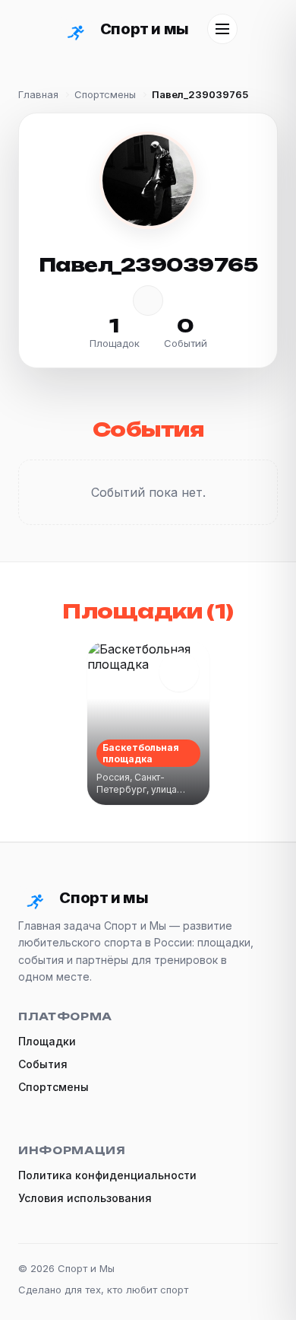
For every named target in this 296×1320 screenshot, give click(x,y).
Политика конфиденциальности (107, 1175)
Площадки (47, 1041)
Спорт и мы (144, 29)
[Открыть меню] (222, 29)
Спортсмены (105, 94)
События (43, 1064)
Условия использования (85, 1197)
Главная (38, 94)
